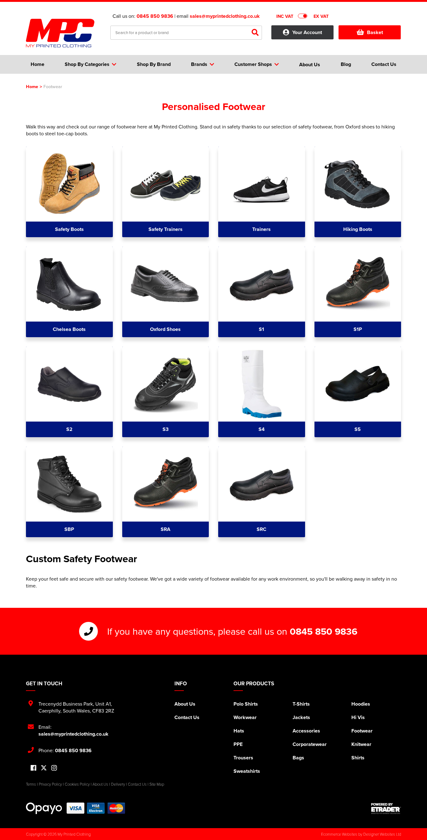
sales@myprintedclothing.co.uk (225, 16)
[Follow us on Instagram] (54, 768)
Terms (31, 784)
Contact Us (186, 717)
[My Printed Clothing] (63, 33)
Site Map (156, 784)
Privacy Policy (50, 784)
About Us (184, 704)
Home (32, 86)
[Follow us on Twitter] (44, 767)
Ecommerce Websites (339, 834)
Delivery (118, 784)
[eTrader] (386, 808)
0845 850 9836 (155, 16)
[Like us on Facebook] (33, 768)
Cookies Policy (77, 784)
